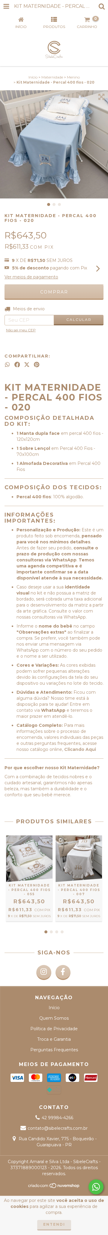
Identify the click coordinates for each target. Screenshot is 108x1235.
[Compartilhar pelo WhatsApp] (7, 364)
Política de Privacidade (54, 1028)
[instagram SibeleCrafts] (43, 972)
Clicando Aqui (80, 749)
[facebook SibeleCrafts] (63, 972)
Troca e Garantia (54, 1039)
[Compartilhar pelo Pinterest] (36, 364)
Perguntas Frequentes (54, 1049)
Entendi (54, 1224)
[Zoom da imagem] (101, 97)
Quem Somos (54, 1018)
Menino (73, 77)
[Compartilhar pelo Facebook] (17, 364)
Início (33, 77)
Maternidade (52, 77)
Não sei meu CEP (21, 330)
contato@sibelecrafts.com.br (58, 1128)
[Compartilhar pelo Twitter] (27, 364)
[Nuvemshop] (54, 1187)
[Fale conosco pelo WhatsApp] (96, 1186)
